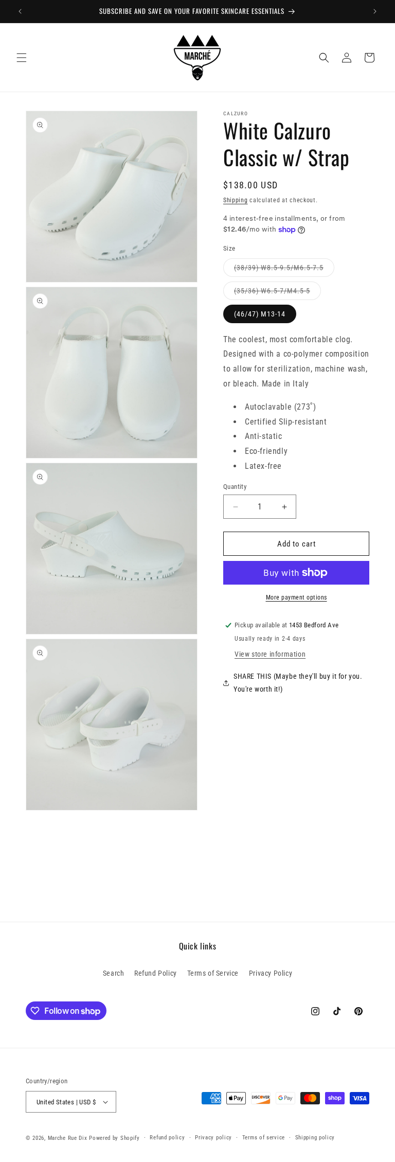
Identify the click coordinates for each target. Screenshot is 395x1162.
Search (113, 973)
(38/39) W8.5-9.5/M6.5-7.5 (279, 267)
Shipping (235, 200)
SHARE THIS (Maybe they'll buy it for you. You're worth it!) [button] (298, 682)
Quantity (234, 486)
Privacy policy (213, 1137)
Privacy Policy (270, 973)
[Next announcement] (375, 11)
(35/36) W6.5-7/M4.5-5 (272, 291)
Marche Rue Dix (67, 1138)
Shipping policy (315, 1137)
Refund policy (167, 1137)
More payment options (296, 597)
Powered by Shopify (114, 1138)
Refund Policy (155, 973)
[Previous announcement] (20, 11)
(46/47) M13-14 (259, 314)
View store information (270, 654)
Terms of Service (213, 973)
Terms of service (263, 1137)
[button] (21, 57)
